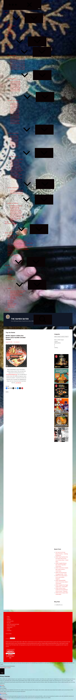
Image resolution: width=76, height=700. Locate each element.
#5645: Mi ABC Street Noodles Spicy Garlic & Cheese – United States (62, 569)
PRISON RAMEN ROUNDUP (13, 235)
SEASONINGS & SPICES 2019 (16, 212)
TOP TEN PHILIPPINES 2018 (16, 177)
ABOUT (6, 21)
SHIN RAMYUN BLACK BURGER (16, 292)
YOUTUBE (10, 27)
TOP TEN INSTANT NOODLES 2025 (17, 59)
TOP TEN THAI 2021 (14, 173)
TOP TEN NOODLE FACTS (15, 218)
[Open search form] (43, 320)
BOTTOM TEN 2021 (14, 143)
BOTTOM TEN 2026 (14, 135)
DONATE (7, 35)
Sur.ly (12, 655)
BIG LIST (6, 221)
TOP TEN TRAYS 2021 (14, 207)
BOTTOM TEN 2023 (14, 140)
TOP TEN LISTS (8, 44)
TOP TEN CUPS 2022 (14, 115)
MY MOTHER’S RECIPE (15, 294)
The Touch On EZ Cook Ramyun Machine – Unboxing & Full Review (62, 554)
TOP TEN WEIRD (13, 219)
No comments (16, 342)
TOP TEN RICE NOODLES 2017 (16, 191)
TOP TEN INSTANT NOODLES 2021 (17, 65)
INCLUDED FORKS (11, 278)
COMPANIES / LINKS (12, 303)
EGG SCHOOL (10, 269)
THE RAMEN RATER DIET (13, 255)
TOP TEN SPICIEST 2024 (15, 82)
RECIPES (9, 288)
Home (6, 12)
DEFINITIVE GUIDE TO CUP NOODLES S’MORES (18, 247)
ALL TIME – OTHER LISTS (13, 203)
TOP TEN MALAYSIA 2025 (15, 167)
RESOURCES (7, 265)
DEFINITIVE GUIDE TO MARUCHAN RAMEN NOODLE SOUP (20, 243)
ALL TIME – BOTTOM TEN (13, 133)
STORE (6, 309)
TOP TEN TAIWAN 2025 (15, 165)
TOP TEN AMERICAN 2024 (15, 171)
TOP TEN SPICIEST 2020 (15, 89)
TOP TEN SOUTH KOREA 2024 (16, 170)
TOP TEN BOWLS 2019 (15, 123)
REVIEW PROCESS (11, 25)
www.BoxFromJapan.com (11, 374)
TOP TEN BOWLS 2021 (15, 117)
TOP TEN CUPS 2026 (14, 103)
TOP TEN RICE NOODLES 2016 (16, 193)
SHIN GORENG (13, 298)
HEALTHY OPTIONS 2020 (15, 210)
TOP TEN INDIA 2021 (14, 176)
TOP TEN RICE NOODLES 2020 (16, 190)
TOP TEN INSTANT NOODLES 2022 (17, 64)
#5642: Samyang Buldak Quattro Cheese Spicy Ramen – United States (62, 582)
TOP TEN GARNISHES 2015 (15, 213)
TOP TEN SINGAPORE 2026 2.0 (16, 159)
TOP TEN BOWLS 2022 (15, 114)
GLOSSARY (10, 274)
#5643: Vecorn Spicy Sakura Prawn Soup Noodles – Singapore (61, 577)
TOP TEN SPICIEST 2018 (15, 90)
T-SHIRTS (10, 275)
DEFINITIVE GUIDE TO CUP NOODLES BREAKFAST (18, 249)
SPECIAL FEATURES (9, 232)
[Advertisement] (61, 459)
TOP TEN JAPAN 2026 (14, 160)
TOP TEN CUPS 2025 (14, 106)
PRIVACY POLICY (11, 307)
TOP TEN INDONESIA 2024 (15, 168)
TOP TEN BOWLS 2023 (15, 110)
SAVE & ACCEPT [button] (3, 699)
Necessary (3, 686)
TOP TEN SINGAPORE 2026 (16, 162)
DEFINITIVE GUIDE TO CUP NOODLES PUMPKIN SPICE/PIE (20, 246)
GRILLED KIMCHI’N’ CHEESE (16, 295)
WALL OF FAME (11, 33)
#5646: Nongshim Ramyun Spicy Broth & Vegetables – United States (61, 565)
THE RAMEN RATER (20, 319)
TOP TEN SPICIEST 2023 (15, 84)
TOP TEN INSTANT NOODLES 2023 (17, 62)
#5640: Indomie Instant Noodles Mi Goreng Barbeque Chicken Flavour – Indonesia (62, 590)
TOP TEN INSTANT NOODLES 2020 (17, 67)
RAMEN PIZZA (10, 252)
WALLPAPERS (10, 277)
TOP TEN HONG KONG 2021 (16, 174)
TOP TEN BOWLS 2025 (15, 104)
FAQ (8, 272)
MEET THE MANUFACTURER (11, 223)
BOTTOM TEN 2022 (14, 142)
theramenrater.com (10, 653)
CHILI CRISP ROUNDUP (12, 236)
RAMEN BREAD (11, 254)
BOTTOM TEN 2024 (14, 138)
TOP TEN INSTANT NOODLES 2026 (17, 58)
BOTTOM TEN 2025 (14, 137)
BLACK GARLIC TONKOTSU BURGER (17, 290)
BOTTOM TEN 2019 (14, 146)
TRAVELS (9, 29)
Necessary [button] (2, 685)
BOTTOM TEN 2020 (14, 145)
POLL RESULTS (11, 300)
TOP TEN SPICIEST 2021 (15, 87)
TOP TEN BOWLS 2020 (15, 120)
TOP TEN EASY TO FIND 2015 (16, 215)
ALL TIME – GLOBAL (12, 55)
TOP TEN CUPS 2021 (14, 118)
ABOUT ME (10, 24)
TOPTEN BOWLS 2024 (14, 107)
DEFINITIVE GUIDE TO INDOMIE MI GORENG (17, 241)
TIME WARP (10, 268)
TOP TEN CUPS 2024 (14, 109)
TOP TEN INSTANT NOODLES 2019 (17, 68)
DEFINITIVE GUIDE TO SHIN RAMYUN (15, 240)
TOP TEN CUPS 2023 (14, 112)
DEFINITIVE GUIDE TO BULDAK (14, 238)
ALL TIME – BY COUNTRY (13, 156)
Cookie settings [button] (3, 667)
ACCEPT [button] (9, 667)
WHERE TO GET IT (11, 305)
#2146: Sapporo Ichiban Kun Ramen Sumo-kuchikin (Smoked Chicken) (15, 337)
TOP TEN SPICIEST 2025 (15, 81)
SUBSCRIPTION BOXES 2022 (16, 205)
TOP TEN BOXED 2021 (14, 208)
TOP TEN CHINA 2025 (14, 163)
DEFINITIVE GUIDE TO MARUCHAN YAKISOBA (17, 244)
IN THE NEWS (10, 32)
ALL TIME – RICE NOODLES (13, 187)
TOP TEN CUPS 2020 (14, 121)
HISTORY (9, 30)
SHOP (9, 271)
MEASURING (10, 302)
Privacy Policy (9, 633)
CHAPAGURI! (12, 297)
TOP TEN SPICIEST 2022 (15, 86)
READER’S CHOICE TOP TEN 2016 (17, 216)
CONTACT (7, 310)
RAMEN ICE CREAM (12, 250)
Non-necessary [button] (3, 693)
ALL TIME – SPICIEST (12, 78)
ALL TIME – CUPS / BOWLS (13, 100)
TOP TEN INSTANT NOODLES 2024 (17, 61)
